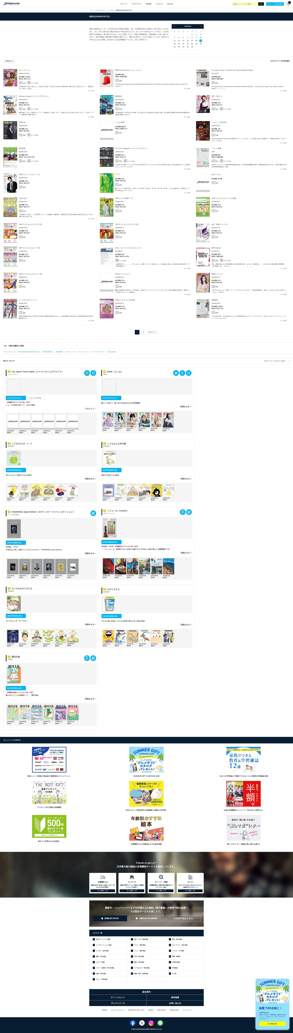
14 (188, 40)
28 (188, 47)
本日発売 (148, 4)
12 (179, 40)
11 (174, 40)
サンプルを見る (35, 398)
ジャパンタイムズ (8, 352)
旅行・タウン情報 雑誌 (141, 939)
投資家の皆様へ (174, 1010)
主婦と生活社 (112, 352)
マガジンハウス (71, 352)
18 (174, 44)
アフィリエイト (118, 997)
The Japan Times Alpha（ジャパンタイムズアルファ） (37, 372)
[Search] (261, 4)
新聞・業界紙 (176, 956)
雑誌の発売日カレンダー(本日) (104, 10)
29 (192, 47)
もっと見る (91, 90)
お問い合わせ (175, 1003)
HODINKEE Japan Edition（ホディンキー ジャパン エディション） (43, 512)
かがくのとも (113, 589)
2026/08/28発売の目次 (14, 398)
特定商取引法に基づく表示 (136, 1010)
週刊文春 (16, 657)
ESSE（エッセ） (115, 372)
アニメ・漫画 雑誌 (139, 945)
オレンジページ (84, 352)
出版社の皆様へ (161, 1010)
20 (183, 44)
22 (192, 44)
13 (183, 40)
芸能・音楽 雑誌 (101, 973)
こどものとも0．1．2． (23, 443)
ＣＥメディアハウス (98, 352)
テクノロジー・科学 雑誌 (180, 945)
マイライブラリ (136, 4)
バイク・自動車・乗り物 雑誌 (105, 968)
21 (188, 44)
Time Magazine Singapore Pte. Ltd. (29, 352)
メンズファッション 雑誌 (103, 945)
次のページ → (152, 332)
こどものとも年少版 (116, 444)
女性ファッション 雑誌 (103, 939)
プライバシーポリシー (118, 1010)
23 (196, 44)
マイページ (123, 4)
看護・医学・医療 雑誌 (141, 973)
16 (196, 40)
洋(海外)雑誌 (176, 962)
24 (201, 44)
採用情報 (175, 997)
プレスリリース (118, 1003)
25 (174, 47)
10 (201, 37)
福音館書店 (59, 352)
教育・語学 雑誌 (177, 939)
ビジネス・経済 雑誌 (102, 951)
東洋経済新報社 (48, 352)
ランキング (159, 4)
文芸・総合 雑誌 (139, 956)
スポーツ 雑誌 (100, 962)
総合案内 (146, 992)
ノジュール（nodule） (118, 511)
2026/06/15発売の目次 (14, 543)
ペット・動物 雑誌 (139, 951)
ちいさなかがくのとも (22, 588)
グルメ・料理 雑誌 (101, 979)
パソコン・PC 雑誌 (178, 951)
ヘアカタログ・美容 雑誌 (142, 968)
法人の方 (170, 4)
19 (179, 44)
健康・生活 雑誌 (101, 956)
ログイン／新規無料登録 (275, 4)
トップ (91, 10)
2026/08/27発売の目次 (14, 688)
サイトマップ (187, 1010)
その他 (174, 973)
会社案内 (150, 1010)
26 (179, 47)
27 (183, 47)
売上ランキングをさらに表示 (275, 361)
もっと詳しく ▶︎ (103, 890)
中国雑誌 (175, 968)
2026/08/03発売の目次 (109, 398)
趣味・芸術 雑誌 (139, 962)
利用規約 (104, 1010)
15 (192, 40)
